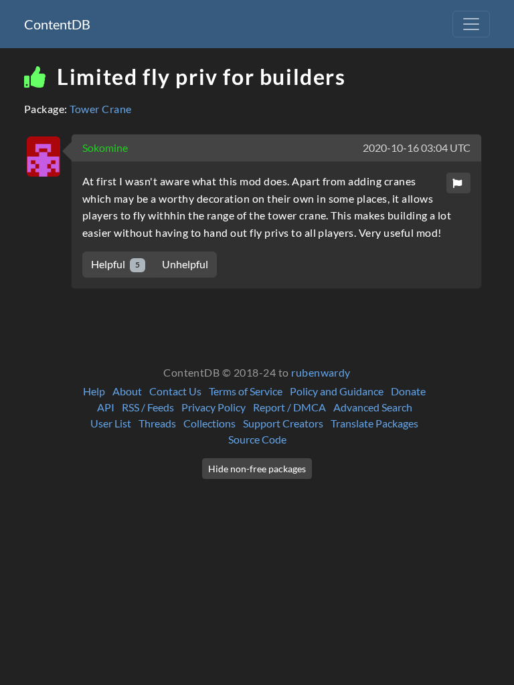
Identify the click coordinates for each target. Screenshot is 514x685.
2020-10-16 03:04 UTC (416, 147)
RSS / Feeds (148, 407)
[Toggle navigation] (471, 24)
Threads (157, 423)
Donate (408, 391)
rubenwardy (321, 372)
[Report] (458, 183)
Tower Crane (100, 108)
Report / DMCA (289, 407)
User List (110, 423)
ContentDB (57, 24)
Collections (209, 423)
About (127, 391)
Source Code (257, 439)
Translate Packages (374, 423)
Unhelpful (185, 264)
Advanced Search (372, 407)
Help (94, 391)
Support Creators (283, 423)
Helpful (115, 264)
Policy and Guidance (336, 391)
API (105, 407)
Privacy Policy (213, 407)
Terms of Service (245, 391)
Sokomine (105, 147)
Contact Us (175, 391)
